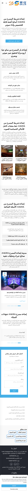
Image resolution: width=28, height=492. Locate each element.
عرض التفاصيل (21, 151)
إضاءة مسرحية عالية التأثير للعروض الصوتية (16, 407)
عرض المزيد (22, 301)
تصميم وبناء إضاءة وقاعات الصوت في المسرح (7, 178)
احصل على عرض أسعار (14, 41)
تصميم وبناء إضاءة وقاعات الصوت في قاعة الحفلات (21, 178)
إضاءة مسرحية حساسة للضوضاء (18, 409)
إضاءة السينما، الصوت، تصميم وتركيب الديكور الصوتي (7, 159)
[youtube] (11, 464)
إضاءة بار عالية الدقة (20, 415)
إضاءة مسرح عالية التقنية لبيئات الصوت (17, 412)
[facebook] (17, 464)
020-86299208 (12, 455)
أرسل (14, 390)
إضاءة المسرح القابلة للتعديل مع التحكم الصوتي (15, 418)
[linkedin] (15, 464)
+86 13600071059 (13, 460)
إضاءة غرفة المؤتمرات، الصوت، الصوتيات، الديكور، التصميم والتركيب (21, 159)
